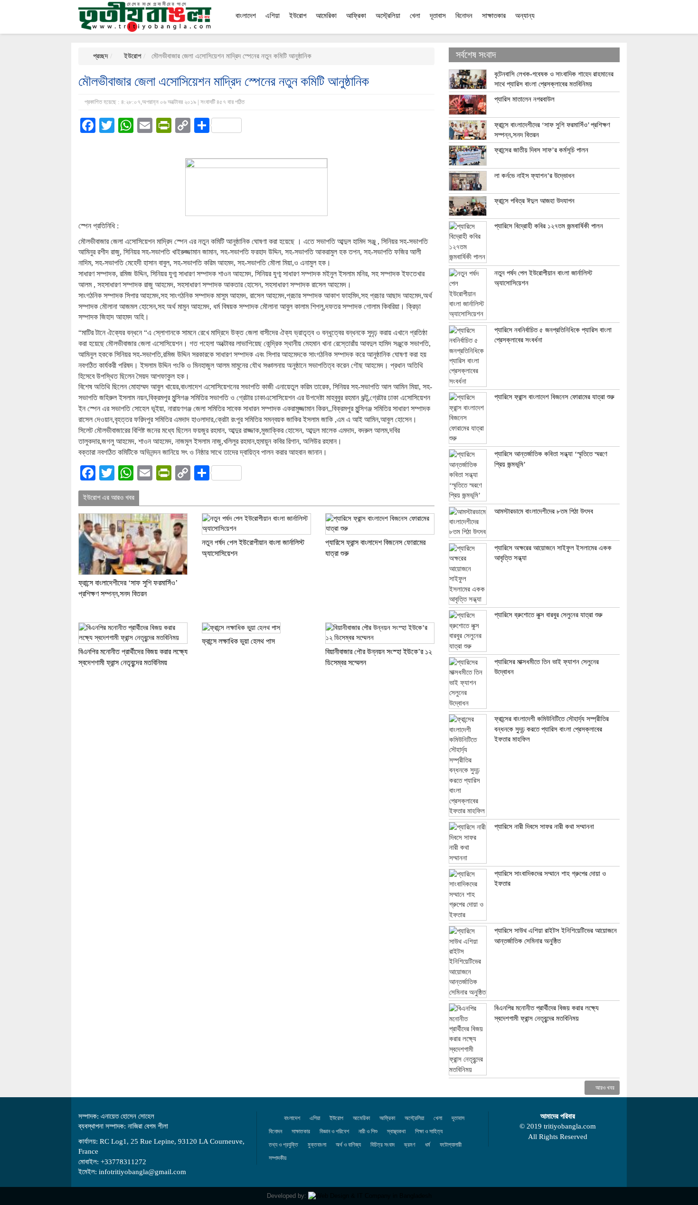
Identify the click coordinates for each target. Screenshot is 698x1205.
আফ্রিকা (356, 15)
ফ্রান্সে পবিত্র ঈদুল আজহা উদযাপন (534, 201)
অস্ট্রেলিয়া (388, 15)
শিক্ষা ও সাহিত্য (429, 1131)
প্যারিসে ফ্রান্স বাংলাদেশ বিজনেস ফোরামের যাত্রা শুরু (554, 397)
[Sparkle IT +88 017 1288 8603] (370, 1195)
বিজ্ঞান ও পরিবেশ (334, 1131)
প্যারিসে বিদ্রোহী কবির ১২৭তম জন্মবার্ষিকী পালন (548, 226)
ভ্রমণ (409, 1144)
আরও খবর (604, 1087)
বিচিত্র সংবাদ (382, 1144)
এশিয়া (272, 15)
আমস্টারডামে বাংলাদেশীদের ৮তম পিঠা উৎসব (543, 511)
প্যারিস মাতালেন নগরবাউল (524, 99)
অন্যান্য (525, 15)
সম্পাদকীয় (277, 1158)
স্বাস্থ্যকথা (396, 1131)
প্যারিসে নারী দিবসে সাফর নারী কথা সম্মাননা (544, 826)
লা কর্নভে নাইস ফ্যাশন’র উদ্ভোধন (534, 175)
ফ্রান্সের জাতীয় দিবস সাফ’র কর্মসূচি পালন (541, 150)
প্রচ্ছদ (99, 56)
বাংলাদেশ (246, 15)
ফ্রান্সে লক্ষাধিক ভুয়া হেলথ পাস (238, 641)
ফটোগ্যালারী (451, 1144)
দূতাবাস (438, 15)
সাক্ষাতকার (494, 15)
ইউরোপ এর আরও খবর (108, 497)
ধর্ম (427, 1144)
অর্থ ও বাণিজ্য (348, 1144)
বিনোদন (463, 15)
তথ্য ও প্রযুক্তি (283, 1144)
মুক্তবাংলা (317, 1144)
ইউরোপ (297, 15)
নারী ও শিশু (367, 1131)
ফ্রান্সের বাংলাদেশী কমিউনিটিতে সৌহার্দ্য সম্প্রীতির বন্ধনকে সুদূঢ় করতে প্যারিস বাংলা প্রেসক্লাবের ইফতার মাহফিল (551, 729)
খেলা (415, 15)
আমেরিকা (326, 15)
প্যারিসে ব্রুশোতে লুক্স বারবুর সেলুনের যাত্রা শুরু (548, 615)
